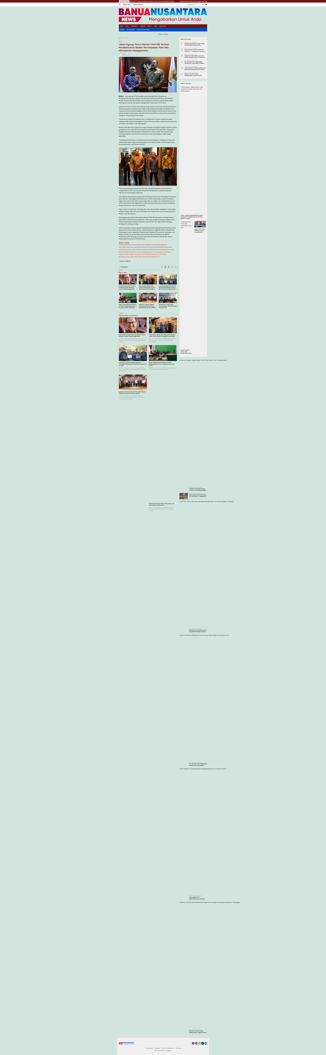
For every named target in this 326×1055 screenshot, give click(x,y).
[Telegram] (205, 1043)
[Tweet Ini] (165, 267)
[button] (203, 4)
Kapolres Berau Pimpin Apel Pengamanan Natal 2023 (186, 351)
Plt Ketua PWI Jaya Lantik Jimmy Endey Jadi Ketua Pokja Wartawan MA (139, 257)
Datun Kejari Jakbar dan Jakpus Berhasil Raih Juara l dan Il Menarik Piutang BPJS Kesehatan (145, 247)
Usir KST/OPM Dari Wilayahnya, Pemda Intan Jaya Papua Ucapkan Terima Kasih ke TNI (194, 62)
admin (123, 53)
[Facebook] (193, 1043)
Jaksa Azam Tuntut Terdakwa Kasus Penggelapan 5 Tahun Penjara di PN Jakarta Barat (200, 230)
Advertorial (163, 26)
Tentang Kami (131, 29)
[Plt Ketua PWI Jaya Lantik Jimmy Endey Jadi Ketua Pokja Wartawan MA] (168, 298)
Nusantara (134, 26)
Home (121, 26)
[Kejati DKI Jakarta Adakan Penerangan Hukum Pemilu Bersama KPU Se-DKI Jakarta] (148, 298)
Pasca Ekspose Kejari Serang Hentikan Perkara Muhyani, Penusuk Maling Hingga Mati (174, 1)
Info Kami (178, 1048)
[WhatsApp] (199, 1043)
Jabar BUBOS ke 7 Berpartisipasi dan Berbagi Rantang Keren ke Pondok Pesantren (195, 68)
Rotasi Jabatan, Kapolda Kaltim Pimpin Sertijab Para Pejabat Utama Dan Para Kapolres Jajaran (192, 217)
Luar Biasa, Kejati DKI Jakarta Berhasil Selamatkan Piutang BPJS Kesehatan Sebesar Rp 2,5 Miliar (146, 249)
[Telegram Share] (172, 267)
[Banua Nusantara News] (163, 15)
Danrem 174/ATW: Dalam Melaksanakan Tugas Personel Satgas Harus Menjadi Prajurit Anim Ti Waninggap (194, 74)
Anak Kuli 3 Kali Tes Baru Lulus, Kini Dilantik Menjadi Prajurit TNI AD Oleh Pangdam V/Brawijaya (194, 56)
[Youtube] (196, 1043)
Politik (155, 26)
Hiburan (143, 26)
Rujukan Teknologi (138, 4)
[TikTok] (202, 1043)
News (127, 26)
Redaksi (122, 29)
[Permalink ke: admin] (120, 54)
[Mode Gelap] (206, 4)
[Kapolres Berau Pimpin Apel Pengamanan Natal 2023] (186, 284)
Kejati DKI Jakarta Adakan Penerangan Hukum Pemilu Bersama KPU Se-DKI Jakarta (142, 254)
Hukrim (149, 26)
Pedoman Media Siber (143, 29)
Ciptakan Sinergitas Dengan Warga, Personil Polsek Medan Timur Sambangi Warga (194, 44)
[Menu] (120, 4)
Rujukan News (126, 4)
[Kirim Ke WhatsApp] (175, 267)
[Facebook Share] (162, 267)
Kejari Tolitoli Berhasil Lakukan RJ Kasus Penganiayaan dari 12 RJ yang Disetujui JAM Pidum (145, 252)
